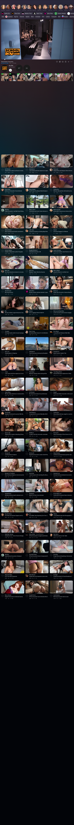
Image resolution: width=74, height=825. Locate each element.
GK (27, 68)
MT (19, 68)
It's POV (11, 65)
